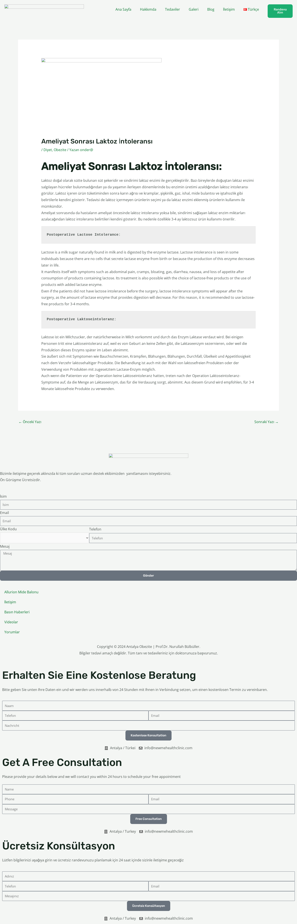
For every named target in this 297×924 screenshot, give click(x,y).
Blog (210, 9)
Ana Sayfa (123, 9)
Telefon (95, 529)
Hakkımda (148, 9)
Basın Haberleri (17, 612)
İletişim (229, 9)
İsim (3, 496)
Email (4, 512)
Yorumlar (12, 632)
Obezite (60, 149)
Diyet (47, 149)
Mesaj (5, 546)
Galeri (194, 9)
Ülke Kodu (8, 529)
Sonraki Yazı (266, 421)
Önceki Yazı (29, 421)
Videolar (11, 622)
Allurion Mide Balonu (21, 592)
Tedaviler (172, 9)
